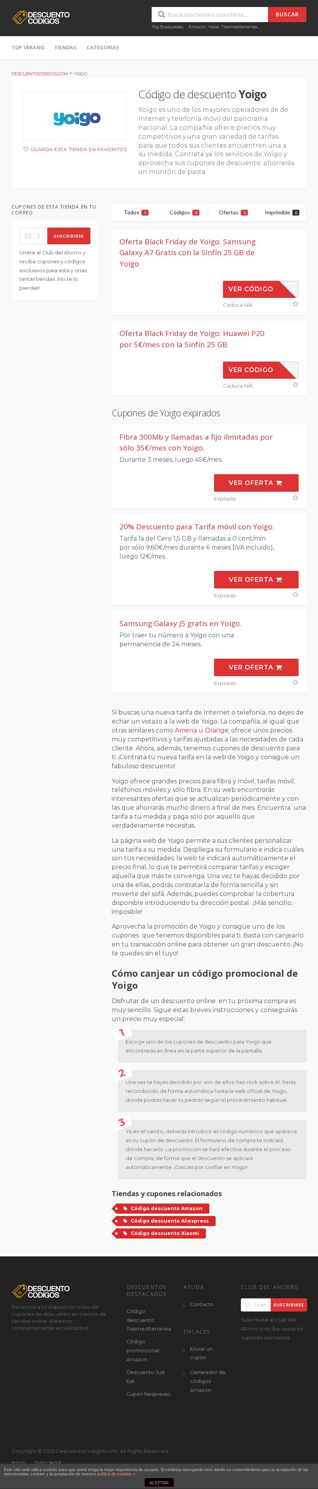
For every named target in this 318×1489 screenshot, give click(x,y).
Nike (213, 27)
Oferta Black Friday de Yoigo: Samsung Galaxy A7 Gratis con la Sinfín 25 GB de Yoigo (187, 253)
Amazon (197, 27)
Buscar (287, 14)
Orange (216, 730)
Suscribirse (69, 235)
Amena (186, 730)
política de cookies (114, 1474)
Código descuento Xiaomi (165, 1233)
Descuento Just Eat (145, 1376)
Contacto (202, 1304)
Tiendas (65, 47)
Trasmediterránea (239, 27)
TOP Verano (28, 47)
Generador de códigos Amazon (208, 1381)
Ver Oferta (252, 483)
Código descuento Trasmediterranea (148, 1320)
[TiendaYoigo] (75, 116)
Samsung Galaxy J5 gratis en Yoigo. (180, 623)
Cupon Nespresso (148, 1394)
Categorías (102, 47)
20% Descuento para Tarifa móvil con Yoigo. (196, 527)
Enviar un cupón (201, 1353)
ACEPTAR (159, 1482)
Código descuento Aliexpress (170, 1221)
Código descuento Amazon (166, 1208)
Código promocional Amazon (142, 1350)
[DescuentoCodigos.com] (41, 17)
